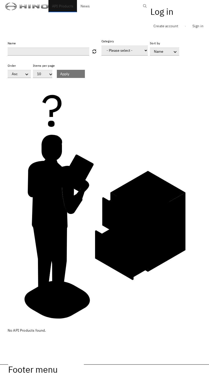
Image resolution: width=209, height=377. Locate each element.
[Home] (24, 6)
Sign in (197, 26)
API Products (62, 6)
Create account (165, 26)
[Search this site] (145, 8)
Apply (64, 74)
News (85, 6)
